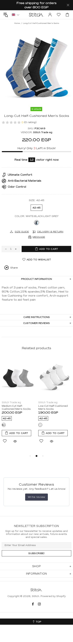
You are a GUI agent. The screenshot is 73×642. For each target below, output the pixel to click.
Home (17, 23)
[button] (15, 14)
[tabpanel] (18, 403)
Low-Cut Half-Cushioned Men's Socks (53, 407)
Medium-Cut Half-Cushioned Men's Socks (16, 407)
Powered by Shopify (53, 596)
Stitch (36, 15)
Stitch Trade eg (42, 132)
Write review (36, 496)
